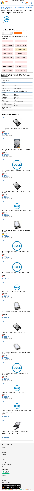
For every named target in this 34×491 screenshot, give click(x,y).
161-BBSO (4, 233)
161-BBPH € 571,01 (7, 45)
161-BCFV (4, 334)
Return (3, 457)
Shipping (4, 452)
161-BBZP (4, 254)
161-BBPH (4, 173)
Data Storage (9, 7)
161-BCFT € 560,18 (20, 57)
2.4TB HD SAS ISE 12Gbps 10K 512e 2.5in (13, 332)
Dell (9, 8)
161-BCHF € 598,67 (21, 66)
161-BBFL (4, 131)
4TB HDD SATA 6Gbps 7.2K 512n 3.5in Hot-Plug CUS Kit (17, 210)
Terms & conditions (6, 482)
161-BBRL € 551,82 (7, 49)
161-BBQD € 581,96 (21, 45)
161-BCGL (4, 355)
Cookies (4, 480)
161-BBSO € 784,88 (20, 49)
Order (3, 447)
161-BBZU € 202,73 (20, 53)
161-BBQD (4, 194)
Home (2, 7)
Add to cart (18, 33)
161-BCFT (4, 314)
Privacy (4, 477)
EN (32, 5)
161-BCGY (4, 376)
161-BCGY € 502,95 (7, 66)
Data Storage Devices (19, 7)
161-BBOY (4, 152)
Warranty (4, 454)
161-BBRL (4, 212)
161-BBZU (4, 275)
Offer (3, 459)
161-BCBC (4, 293)
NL (29, 5)
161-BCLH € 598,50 (7, 70)
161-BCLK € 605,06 (20, 70)
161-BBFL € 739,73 (7, 41)
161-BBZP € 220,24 (7, 53)
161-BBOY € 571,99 (20, 41)
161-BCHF (4, 394)
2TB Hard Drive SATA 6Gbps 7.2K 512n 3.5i (13, 292)
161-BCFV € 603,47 (7, 62)
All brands (4, 466)
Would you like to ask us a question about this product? (14, 36)
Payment (4, 449)
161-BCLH (4, 414)
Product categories (6, 464)
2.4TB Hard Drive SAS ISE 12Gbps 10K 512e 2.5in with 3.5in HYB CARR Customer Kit (16, 432)
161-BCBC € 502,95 (7, 57)
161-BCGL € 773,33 (20, 62)
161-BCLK (4, 435)
